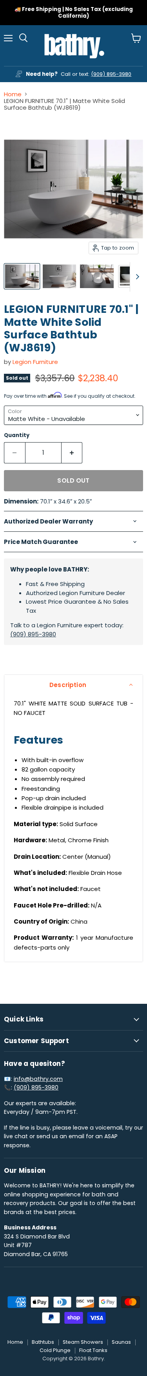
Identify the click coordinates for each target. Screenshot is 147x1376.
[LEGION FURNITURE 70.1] (22, 276)
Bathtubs (43, 1342)
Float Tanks (93, 1350)
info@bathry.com (38, 1079)
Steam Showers (83, 1342)
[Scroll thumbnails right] (136, 277)
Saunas (121, 1342)
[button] (73, 685)
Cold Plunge (55, 1350)
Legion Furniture (35, 362)
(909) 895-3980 (111, 74)
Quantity (16, 435)
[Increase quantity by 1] (72, 452)
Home (13, 94)
